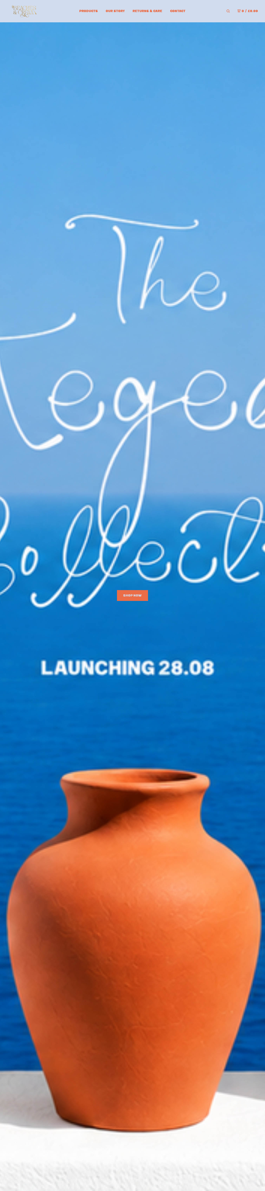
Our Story (115, 11)
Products (88, 11)
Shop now (132, 595)
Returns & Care (147, 11)
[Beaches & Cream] (25, 11)
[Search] (228, 11)
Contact (178, 11)
